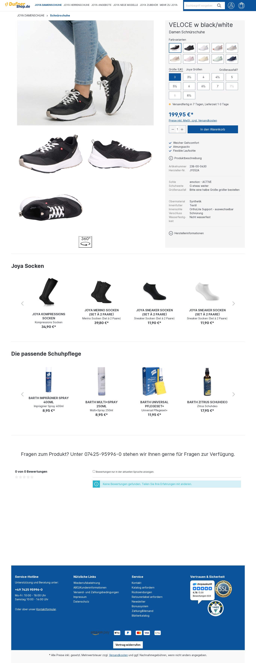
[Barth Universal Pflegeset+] (154, 381)
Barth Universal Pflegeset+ (154, 404)
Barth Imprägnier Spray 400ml (49, 400)
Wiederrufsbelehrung (86, 582)
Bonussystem (140, 606)
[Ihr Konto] (231, 5)
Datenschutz (81, 601)
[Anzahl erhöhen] (182, 129)
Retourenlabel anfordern (147, 596)
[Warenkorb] (241, 5)
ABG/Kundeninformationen (89, 587)
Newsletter (138, 601)
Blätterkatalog (140, 615)
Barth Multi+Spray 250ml (101, 404)
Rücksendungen (142, 592)
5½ (175, 86)
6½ (203, 86)
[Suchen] (219, 5)
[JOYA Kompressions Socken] (48, 293)
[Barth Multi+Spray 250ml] (101, 381)
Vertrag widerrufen (128, 644)
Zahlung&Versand (142, 610)
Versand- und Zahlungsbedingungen (96, 592)
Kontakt (136, 582)
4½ (218, 77)
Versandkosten (118, 655)
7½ (232, 86)
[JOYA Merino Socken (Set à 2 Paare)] (101, 291)
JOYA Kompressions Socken (48, 316)
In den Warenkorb (212, 129)
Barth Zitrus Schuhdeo (207, 402)
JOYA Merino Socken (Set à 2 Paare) (102, 312)
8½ (189, 95)
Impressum (80, 596)
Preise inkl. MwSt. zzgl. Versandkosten (193, 120)
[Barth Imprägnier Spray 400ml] (48, 379)
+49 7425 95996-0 (29, 589)
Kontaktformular (46, 609)
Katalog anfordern (143, 587)
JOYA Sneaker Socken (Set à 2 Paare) (154, 312)
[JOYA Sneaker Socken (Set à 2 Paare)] (154, 291)
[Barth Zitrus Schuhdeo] (207, 381)
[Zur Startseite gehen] (17, 4)
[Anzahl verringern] (173, 129)
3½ (189, 77)
